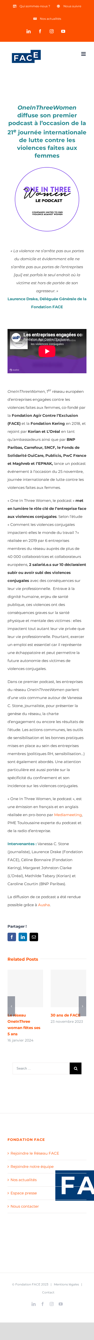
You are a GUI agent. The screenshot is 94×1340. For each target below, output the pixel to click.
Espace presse (24, 1193)
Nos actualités (24, 1179)
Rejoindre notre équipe (32, 1166)
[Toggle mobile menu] (83, 54)
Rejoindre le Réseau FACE (35, 1153)
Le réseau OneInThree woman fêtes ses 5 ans (25, 988)
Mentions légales (66, 1284)
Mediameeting (68, 814)
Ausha (44, 904)
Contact (48, 1292)
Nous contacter (25, 1206)
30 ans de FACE (68, 988)
